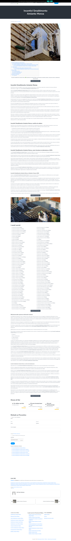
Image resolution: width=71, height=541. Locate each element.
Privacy (45, 516)
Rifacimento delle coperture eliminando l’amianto (22, 67)
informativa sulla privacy (16, 433)
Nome (11, 421)
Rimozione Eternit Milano (15, 516)
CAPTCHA (12, 437)
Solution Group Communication (52, 539)
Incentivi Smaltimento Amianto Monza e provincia (20, 453)
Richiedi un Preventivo (15, 74)
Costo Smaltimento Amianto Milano (17, 518)
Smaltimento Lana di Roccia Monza (29, 484)
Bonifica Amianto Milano (15, 531)
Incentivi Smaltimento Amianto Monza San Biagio (20, 455)
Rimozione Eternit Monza (25, 482)
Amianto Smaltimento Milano (16, 525)
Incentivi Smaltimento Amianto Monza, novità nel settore (22, 63)
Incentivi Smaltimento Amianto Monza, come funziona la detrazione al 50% (25, 64)
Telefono (37, 423)
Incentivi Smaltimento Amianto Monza (17, 62)
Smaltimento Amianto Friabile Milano (17, 520)
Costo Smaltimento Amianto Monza (36, 482)
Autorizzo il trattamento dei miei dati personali (18, 435)
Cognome (37, 421)
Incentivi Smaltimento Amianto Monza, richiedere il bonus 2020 (24, 65)
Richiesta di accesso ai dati (48, 518)
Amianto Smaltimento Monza (41, 484)
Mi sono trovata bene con (17, 72)
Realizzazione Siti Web (41, 539)
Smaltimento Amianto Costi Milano (17, 522)
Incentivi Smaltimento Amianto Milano (18, 447)
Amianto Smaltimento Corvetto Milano (35, 524)
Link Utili (14, 75)
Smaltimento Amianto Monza (16, 482)
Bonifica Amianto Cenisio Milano (34, 517)
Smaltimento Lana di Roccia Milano (17, 524)
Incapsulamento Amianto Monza (16, 485)
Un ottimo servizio (16, 71)
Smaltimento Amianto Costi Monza (17, 484)
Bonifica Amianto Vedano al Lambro (35, 533)
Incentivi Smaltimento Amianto (18, 487)
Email (12, 423)
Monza (13, 488)
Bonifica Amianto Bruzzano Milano (35, 530)
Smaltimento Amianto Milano (16, 514)
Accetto (48, 1)
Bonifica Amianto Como (33, 532)
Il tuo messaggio (13, 427)
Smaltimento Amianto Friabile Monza (49, 482)
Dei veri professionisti (16, 73)
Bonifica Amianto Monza (26, 485)
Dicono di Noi (13, 70)
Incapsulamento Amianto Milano (16, 529)
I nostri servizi (14, 66)
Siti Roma (46, 539)
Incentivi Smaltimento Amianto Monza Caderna (20, 449)
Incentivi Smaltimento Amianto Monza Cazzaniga (20, 450)
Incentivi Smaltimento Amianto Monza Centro (20, 452)
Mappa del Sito (46, 514)
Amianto (12, 480)
